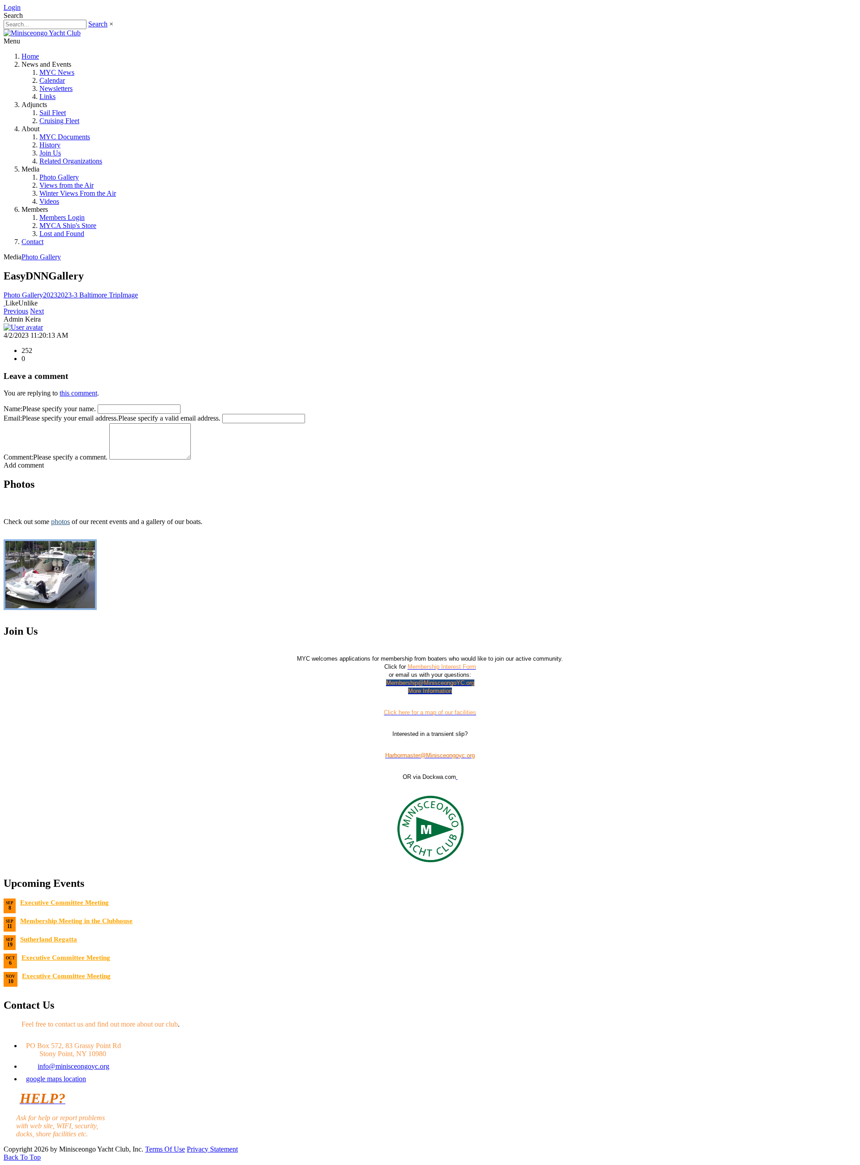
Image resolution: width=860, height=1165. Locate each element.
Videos (49, 201)
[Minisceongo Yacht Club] (42, 33)
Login (12, 7)
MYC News (56, 72)
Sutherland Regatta (48, 939)
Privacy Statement (212, 1149)
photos (60, 521)
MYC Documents (64, 137)
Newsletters (56, 88)
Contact (32, 241)
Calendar (52, 80)
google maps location (56, 1079)
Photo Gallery (59, 177)
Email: (13, 418)
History (49, 145)
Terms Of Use (165, 1149)
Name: (13, 409)
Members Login (62, 217)
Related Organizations (70, 161)
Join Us (50, 153)
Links (47, 96)
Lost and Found (61, 233)
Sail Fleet (52, 112)
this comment (78, 393)
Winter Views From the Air (77, 193)
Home (30, 56)
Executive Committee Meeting (64, 902)
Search (98, 24)
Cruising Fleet (59, 121)
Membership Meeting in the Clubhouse (76, 920)
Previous (16, 311)
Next (37, 311)
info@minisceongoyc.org (73, 1066)
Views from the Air (66, 185)
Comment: (18, 457)
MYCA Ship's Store (67, 225)
